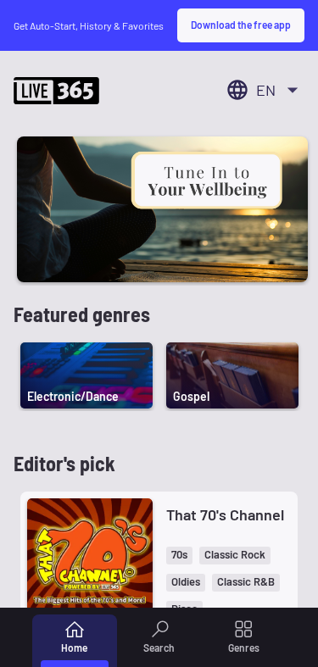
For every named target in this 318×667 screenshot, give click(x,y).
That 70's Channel (225, 514)
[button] (179, 555)
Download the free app (241, 25)
